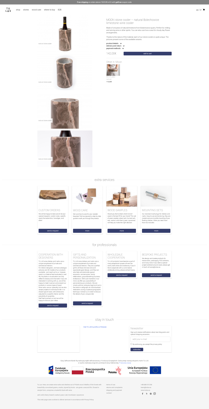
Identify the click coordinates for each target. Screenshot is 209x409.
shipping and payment (114, 390)
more (87, 231)
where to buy (49, 10)
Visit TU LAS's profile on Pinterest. (95, 327)
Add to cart (147, 54)
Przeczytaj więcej (125, 363)
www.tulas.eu (145, 390)
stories (26, 10)
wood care (36, 10)
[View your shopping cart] (204, 10)
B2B (59, 10)
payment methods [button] (113, 48)
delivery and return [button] (114, 46)
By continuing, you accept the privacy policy (147, 344)
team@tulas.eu (146, 387)
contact (109, 393)
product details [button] (112, 43)
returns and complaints (114, 387)
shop (18, 10)
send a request (53, 231)
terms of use (110, 385)
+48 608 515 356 (146, 385)
